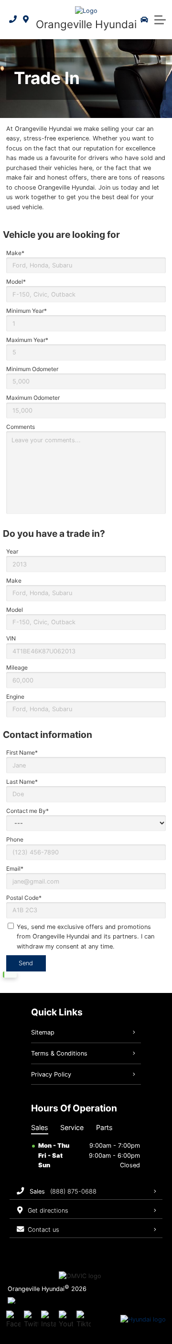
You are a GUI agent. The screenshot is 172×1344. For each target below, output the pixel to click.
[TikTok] (83, 1319)
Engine (15, 696)
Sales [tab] (39, 1127)
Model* (16, 281)
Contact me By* (27, 810)
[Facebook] (13, 1319)
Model (14, 609)
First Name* (22, 752)
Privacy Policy (51, 1074)
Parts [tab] (104, 1127)
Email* (14, 868)
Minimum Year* (26, 310)
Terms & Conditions (59, 1053)
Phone (14, 839)
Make (14, 580)
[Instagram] (48, 1319)
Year (12, 551)
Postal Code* (24, 897)
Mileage (17, 667)
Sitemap (42, 1032)
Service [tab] (72, 1127)
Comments (20, 426)
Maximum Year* (27, 339)
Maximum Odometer (33, 397)
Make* (15, 252)
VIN (11, 638)
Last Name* (22, 781)
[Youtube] (66, 1319)
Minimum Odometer (32, 369)
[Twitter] (31, 1319)
